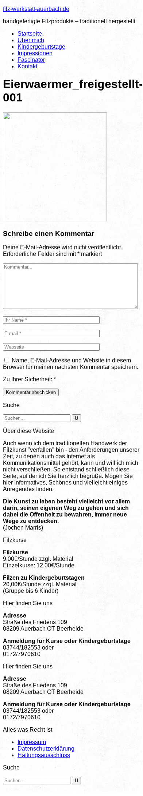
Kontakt (27, 66)
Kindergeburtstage (41, 47)
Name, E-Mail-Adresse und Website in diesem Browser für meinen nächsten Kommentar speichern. (70, 363)
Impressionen (35, 53)
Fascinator (31, 60)
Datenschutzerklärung (46, 748)
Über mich (31, 40)
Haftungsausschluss (44, 755)
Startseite (30, 34)
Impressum (32, 742)
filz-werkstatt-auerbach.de (36, 9)
